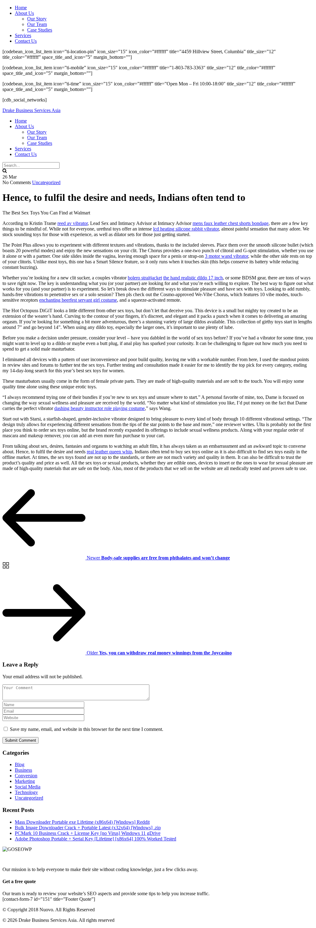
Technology (26, 792)
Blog (19, 764)
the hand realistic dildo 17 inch (193, 277)
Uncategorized (46, 182)
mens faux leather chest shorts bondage (230, 223)
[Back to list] (5, 568)
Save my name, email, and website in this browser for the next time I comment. (86, 729)
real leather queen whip (109, 451)
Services (23, 35)
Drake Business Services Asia (31, 110)
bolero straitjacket (145, 277)
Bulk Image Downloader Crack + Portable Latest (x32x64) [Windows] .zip (88, 827)
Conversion (26, 775)
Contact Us (26, 41)
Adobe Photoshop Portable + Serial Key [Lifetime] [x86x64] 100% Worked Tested (95, 838)
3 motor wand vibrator (226, 256)
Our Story (37, 18)
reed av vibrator (72, 223)
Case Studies (39, 29)
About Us (24, 13)
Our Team (37, 24)
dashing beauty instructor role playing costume (99, 408)
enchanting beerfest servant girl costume (78, 300)
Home (21, 7)
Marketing (25, 781)
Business (23, 770)
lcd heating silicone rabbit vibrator (186, 228)
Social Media (27, 786)
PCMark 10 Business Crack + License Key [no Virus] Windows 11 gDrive (87, 833)
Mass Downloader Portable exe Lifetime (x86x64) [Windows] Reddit (82, 822)
